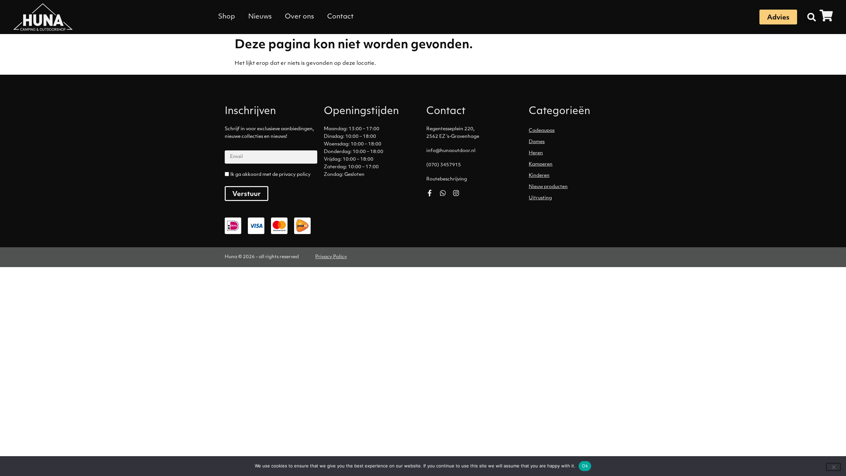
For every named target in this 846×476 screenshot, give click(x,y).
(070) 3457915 (443, 165)
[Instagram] (456, 193)
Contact (340, 17)
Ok (585, 465)
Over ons (299, 17)
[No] (833, 467)
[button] (812, 17)
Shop (226, 17)
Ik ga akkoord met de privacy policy (270, 174)
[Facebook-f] (429, 193)
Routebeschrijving (446, 179)
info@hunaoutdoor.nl (451, 150)
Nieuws (260, 17)
